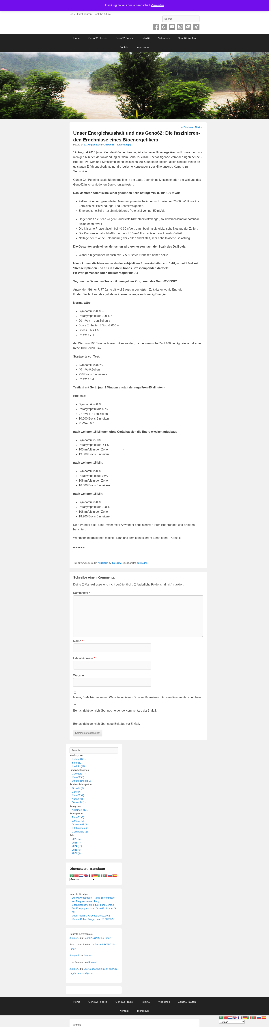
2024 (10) (77, 846)
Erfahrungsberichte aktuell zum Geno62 (93, 904)
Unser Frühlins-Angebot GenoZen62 (91, 915)
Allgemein (103, 563)
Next (199, 127)
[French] (91, 875)
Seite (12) (77, 762)
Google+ (164, 27)
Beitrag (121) (78, 759)
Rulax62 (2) (78, 795)
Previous (187, 127)
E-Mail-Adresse (84, 658)
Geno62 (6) (78, 821)
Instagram (180, 27)
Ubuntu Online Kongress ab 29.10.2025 (92, 919)
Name (78, 641)
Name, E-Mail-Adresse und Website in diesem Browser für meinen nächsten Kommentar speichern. (137, 697)
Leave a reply (124, 144)
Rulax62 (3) (78, 777)
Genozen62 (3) (79, 824)
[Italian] (100, 875)
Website (78, 675)
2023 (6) (76, 849)
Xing (196, 27)
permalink (142, 563)
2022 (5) (76, 853)
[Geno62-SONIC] (134, 85)
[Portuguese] (105, 875)
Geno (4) (76, 791)
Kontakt (124, 47)
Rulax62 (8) (78, 817)
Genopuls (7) (78, 773)
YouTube (172, 27)
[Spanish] (114, 875)
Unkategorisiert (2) (81, 780)
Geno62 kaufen (187, 38)
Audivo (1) (77, 799)
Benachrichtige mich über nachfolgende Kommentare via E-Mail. (115, 710)
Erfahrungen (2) (80, 828)
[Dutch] (81, 875)
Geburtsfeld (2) (80, 831)
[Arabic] (72, 875)
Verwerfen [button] (157, 5)
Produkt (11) (78, 766)
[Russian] (110, 875)
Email (188, 27)
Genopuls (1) (78, 802)
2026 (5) (76, 839)
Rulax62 (145, 38)
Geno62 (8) (78, 788)
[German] (95, 875)
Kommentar (81, 592)
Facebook (156, 27)
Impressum (143, 47)
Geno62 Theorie (97, 38)
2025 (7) (76, 842)
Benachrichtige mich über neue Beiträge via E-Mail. (106, 723)
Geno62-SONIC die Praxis (97, 938)
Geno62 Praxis (124, 38)
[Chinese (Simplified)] (76, 875)
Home (76, 38)
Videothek (164, 38)
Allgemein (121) (80, 810)
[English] (86, 875)
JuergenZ (109, 144)
